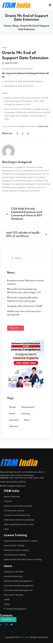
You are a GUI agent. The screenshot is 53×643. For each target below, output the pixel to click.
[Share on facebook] (17, 133)
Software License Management (19, 585)
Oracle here (42, 126)
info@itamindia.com (16, 486)
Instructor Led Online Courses (18, 505)
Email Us (7, 619)
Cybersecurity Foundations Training (21, 540)
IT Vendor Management (15, 608)
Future (12, 414)
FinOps (7, 604)
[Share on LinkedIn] (28, 133)
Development (27, 407)
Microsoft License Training (16, 550)
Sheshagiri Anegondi (17, 162)
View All (14, 328)
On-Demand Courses (14, 510)
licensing (25, 414)
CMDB (6, 599)
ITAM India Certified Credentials (19, 519)
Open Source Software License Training (22, 559)
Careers (8, 501)
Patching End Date (35, 73)
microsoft (14, 420)
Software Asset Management (18, 590)
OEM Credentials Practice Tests (19, 524)
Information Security (13, 594)
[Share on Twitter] (22, 133)
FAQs (6, 529)
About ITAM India (12, 496)
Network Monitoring (13, 576)
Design (12, 407)
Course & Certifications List (17, 515)
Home (7, 26)
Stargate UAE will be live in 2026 (24, 306)
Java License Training (14, 545)
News (4, 47)
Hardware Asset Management (18, 581)
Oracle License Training (15, 554)
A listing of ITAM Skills (13, 571)
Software (13, 427)
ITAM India (24, 637)
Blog (15, 26)
